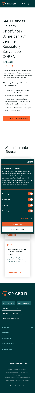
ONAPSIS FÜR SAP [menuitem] (9, 308)
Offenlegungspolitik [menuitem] (17, 375)
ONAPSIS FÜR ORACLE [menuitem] (10, 314)
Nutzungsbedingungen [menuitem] (20, 369)
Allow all (17, 224)
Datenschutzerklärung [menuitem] (12, 372)
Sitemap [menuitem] (10, 369)
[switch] (30, 199)
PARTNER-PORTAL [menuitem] (24, 303)
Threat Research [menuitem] (8, 343)
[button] (3, 66)
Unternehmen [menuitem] (7, 349)
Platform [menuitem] (5, 327)
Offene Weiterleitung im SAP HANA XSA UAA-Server (16, 251)
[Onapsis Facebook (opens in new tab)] (24, 385)
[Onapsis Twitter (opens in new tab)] (15, 385)
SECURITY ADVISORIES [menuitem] (11, 319)
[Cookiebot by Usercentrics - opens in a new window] (25, 162)
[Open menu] (31, 3)
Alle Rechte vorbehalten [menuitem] (22, 380)
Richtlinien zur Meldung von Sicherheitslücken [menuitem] (17, 377)
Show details (25, 218)
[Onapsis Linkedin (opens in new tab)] (11, 385)
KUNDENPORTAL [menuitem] (8, 303)
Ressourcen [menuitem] (6, 338)
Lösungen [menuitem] (5, 333)
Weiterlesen (12, 235)
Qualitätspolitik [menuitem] (24, 372)
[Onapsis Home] (14, 293)
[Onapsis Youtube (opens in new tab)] (19, 385)
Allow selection (17, 229)
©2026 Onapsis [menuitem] (10, 380)
